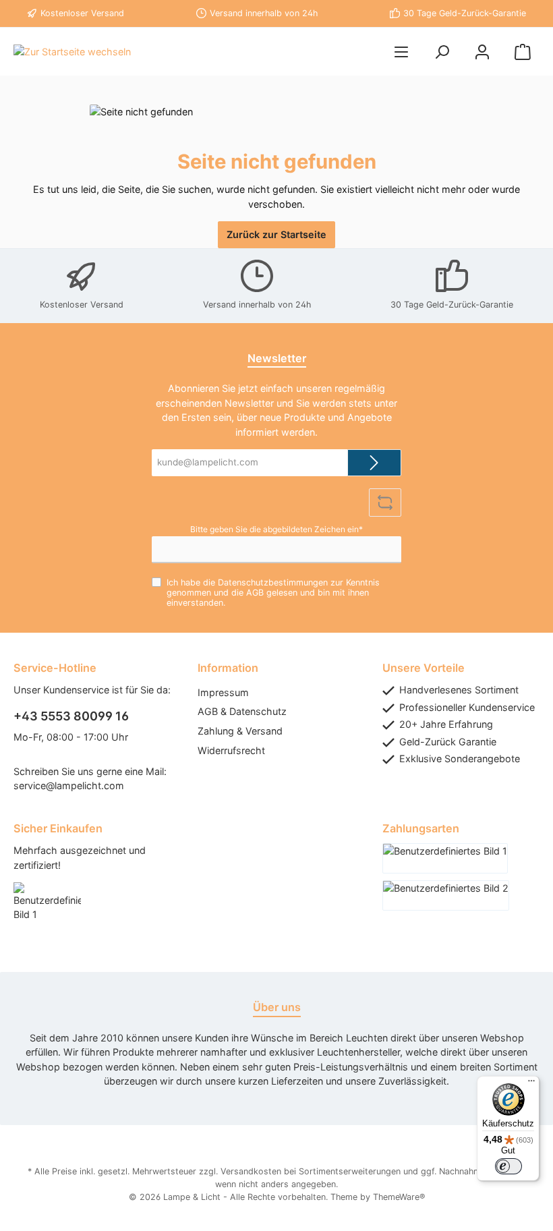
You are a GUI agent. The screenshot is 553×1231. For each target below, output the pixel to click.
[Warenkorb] (523, 51)
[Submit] (374, 462)
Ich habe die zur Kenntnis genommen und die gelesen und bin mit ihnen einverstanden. (273, 592)
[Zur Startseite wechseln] (72, 51)
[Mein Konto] (482, 51)
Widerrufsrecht (231, 750)
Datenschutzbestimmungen (273, 582)
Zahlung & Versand (240, 731)
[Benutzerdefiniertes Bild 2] (445, 895)
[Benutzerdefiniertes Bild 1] (53, 909)
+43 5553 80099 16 (71, 716)
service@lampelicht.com (68, 785)
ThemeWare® (399, 1197)
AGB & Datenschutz (242, 711)
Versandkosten (251, 1171)
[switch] (508, 1166)
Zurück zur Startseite (276, 234)
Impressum (223, 692)
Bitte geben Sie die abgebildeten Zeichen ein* (276, 529)
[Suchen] (442, 51)
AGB (255, 593)
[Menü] (401, 51)
